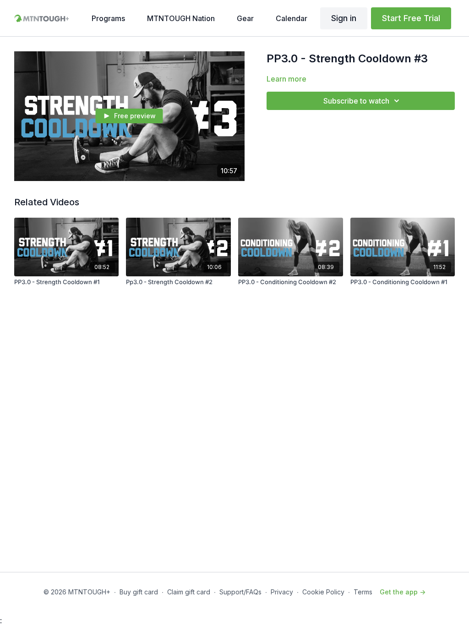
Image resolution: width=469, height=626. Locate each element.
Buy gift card (139, 592)
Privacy (282, 592)
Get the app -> (402, 592)
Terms (363, 592)
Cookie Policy (323, 592)
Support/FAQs (240, 592)
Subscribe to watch (356, 100)
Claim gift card (188, 592)
